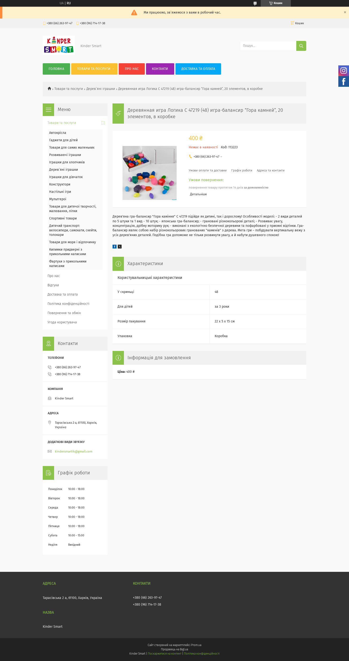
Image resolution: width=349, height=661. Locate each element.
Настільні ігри (60, 192)
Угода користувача (62, 322)
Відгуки (53, 285)
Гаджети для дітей (63, 140)
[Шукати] (301, 46)
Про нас (132, 69)
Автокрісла (57, 133)
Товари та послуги (93, 69)
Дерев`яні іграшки (100, 89)
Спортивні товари (63, 218)
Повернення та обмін (64, 313)
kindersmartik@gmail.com (73, 451)
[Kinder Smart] (59, 53)
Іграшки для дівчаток (66, 177)
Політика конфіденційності (68, 304)
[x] (120, 247)
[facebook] (115, 247)
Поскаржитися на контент (164, 653)
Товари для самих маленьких (71, 147)
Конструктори (59, 184)
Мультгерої (57, 199)
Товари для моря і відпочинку (72, 242)
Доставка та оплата (198, 69)
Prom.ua (196, 645)
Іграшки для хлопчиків (67, 162)
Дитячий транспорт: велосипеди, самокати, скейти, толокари (73, 230)
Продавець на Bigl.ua (174, 649)
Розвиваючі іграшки (65, 155)
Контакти (160, 69)
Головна (56, 69)
